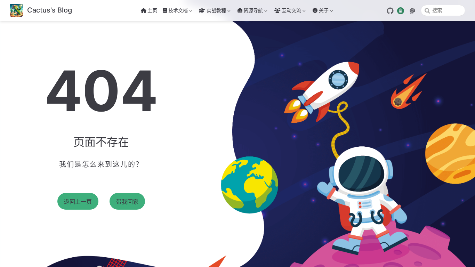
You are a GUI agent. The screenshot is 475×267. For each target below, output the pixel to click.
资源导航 (253, 11)
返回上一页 (78, 202)
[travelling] (400, 10)
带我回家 (127, 202)
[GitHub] (390, 10)
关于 (320, 11)
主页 (152, 10)
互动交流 (291, 11)
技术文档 (174, 11)
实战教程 (212, 11)
